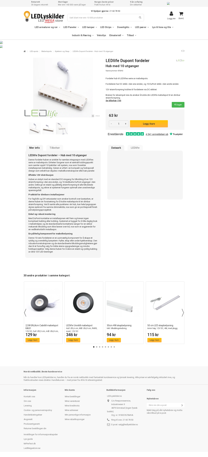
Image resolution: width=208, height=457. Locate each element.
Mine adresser (71, 410)
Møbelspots (46, 51)
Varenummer (111, 71)
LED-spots (34, 51)
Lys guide (28, 439)
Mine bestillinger (72, 396)
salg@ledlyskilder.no (128, 424)
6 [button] (108, 347)
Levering (28, 405)
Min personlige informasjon (78, 415)
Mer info (34, 148)
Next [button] (183, 312)
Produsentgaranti (32, 424)
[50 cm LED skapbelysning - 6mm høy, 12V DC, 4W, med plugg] (165, 303)
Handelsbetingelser (33, 415)
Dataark (116, 148)
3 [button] (99, 347)
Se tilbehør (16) (113, 100)
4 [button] (102, 347)
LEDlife (135, 148)
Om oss (27, 401)
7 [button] (111, 347)
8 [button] (114, 347)
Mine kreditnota (72, 405)
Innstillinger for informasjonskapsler (41, 434)
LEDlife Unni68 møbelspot (81, 328)
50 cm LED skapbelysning (162, 326)
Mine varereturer (72, 401)
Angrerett (28, 419)
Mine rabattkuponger (74, 419)
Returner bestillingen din (35, 428)
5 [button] (105, 347)
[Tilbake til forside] (25, 51)
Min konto (70, 390)
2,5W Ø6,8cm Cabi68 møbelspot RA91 (42, 329)
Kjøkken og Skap (62, 51)
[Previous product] (181, 51)
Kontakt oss (29, 396)
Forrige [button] (25, 87)
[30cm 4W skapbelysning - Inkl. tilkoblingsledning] (124, 303)
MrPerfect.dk (30, 443)
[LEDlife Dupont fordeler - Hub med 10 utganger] (35, 128)
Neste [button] (101, 87)
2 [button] (96, 347)
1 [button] (93, 347)
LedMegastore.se (32, 448)
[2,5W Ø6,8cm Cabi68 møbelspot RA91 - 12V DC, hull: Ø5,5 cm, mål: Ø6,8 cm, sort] (43, 303)
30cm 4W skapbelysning (119, 326)
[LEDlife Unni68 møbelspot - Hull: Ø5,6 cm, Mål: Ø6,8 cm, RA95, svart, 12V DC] (84, 303)
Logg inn (171, 18)
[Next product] (183, 51)
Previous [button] (25, 312)
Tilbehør (55, 148)
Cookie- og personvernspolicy (38, 410)
